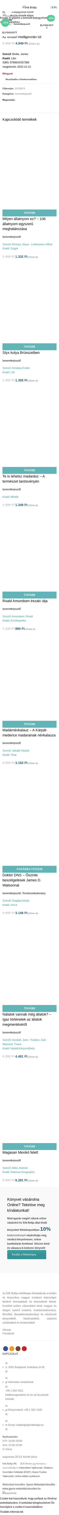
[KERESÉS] (54, 12)
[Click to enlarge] (8, 12)
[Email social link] (28, 2)
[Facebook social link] (24, 2)
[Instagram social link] (31, 2)
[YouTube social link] (35, 2)
